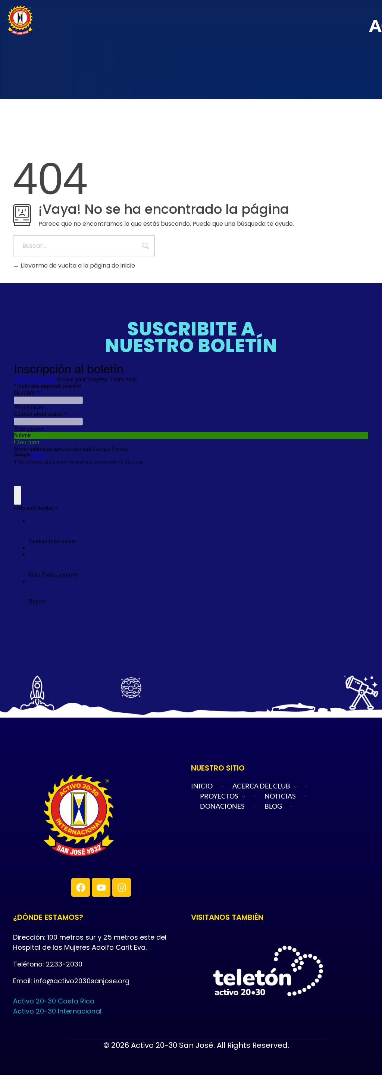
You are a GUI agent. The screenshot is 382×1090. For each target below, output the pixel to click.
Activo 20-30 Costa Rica (53, 1001)
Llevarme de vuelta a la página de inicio (77, 265)
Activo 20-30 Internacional (57, 1011)
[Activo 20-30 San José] (112, 815)
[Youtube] (101, 887)
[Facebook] (80, 887)
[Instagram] (121, 887)
